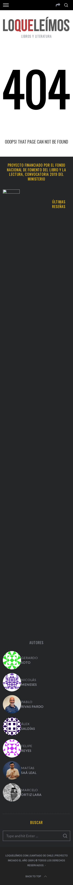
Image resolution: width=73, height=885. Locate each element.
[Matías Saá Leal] (12, 770)
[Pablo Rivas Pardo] (12, 704)
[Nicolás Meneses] (12, 682)
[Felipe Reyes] (12, 748)
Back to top (33, 876)
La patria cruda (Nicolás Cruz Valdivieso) (56, 344)
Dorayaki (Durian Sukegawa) (56, 486)
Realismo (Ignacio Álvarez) (57, 276)
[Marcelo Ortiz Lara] (12, 792)
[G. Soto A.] (12, 660)
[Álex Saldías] (12, 726)
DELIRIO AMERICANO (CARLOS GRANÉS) (37, 550)
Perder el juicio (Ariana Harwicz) (36, 610)
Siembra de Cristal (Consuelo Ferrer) (57, 415)
